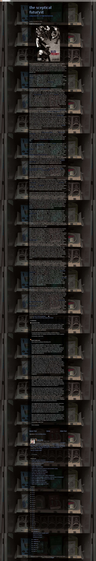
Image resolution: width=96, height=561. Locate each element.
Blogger (52, 557)
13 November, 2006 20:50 (37, 336)
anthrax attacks (60, 115)
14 (32, 512)
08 (32, 523)
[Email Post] (49, 316)
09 (32, 522)
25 (32, 490)
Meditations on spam (37, 537)
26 (32, 488)
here (35, 448)
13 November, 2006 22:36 (37, 422)
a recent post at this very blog (46, 139)
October (35, 539)
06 (32, 527)
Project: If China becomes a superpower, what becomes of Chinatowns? (48, 477)
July (34, 545)
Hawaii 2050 (51, 168)
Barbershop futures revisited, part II (41, 533)
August (35, 543)
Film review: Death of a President (39, 470)
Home (48, 431)
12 (32, 516)
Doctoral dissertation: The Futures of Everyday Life (43, 478)
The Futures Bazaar (55, 447)
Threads (54, 143)
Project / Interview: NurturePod (38, 460)
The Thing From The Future (42, 447)
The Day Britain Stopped (47, 132)
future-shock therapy (39, 317)
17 (32, 506)
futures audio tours (46, 170)
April (34, 551)
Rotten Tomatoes (38, 94)
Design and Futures (60, 446)
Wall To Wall (63, 110)
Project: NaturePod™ (36, 465)
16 (32, 508)
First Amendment (33, 305)
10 (32, 520)
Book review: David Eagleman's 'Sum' (40, 483)
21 (32, 498)
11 (32, 518)
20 (32, 500)
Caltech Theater (55, 444)
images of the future (49, 317)
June (34, 547)
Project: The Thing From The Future (40, 472)
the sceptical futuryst (40, 9)
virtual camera (33, 213)
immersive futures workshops (35, 168)
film (33, 317)
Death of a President (37, 535)
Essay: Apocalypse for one (38, 463)
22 (32, 496)
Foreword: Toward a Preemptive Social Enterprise (43, 461)
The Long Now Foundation (44, 446)
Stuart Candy (34, 340)
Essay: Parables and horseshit (38, 480)
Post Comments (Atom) (41, 434)
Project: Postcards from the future (39, 482)
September (35, 541)
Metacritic (56, 94)
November (35, 531)
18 (32, 504)
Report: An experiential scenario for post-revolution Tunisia (45, 468)
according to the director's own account (38, 154)
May (34, 549)
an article (31, 77)
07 (32, 525)
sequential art (50, 82)
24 (32, 492)
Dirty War (63, 125)
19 (32, 502)
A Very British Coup (39, 144)
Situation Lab (46, 445)
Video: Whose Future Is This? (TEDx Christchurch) (43, 475)
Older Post (63, 431)
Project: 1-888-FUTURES (37, 466)
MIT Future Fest (34, 445)
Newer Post (33, 431)
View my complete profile (36, 450)
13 (32, 514)
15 (32, 510)
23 (32, 494)
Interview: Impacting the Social (38, 473)
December (35, 529)
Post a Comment (35, 425)
